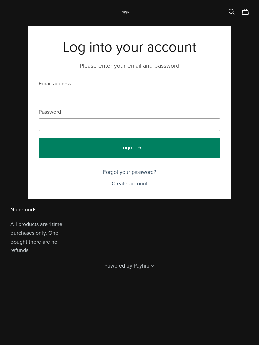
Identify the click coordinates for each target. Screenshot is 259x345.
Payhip (141, 265)
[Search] (232, 12)
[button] (153, 266)
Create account (130, 183)
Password (50, 112)
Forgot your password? (129, 172)
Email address (55, 84)
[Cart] (248, 12)
